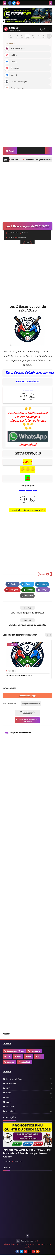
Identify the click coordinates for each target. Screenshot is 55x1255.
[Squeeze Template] (18, 1241)
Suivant (42, 574)
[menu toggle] (4, 3)
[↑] (27, 1236)
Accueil (11, 151)
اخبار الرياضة (25, 1062)
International (35, 1051)
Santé (19, 1056)
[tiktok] (29, 1251)
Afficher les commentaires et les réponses (28, 720)
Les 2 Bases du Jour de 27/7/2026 (19, 675)
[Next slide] (50, 635)
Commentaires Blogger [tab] (27, 695)
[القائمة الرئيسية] (48, 150)
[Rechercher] (50, 3)
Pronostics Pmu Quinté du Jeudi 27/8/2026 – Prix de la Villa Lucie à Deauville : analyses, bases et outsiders (27, 1153)
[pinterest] (33, 1251)
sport (40, 1056)
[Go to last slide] (47, 635)
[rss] (38, 1251)
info (29, 1056)
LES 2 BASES (21, 237)
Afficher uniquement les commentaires (27, 712)
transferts (10, 1062)
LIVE (8, 1056)
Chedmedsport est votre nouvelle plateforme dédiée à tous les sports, (27, 1245)
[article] (27, 610)
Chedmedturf (27, 445)
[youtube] (18, 3)
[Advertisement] (27, 117)
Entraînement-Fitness (15, 1051)
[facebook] (10, 3)
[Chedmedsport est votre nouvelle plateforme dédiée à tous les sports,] (27, 15)
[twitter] (14, 3)
